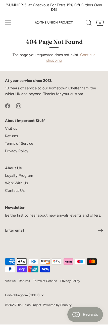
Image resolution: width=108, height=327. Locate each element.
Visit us (11, 128)
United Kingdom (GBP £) (22, 295)
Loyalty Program (19, 175)
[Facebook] (7, 105)
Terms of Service (19, 143)
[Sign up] (100, 230)
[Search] (88, 23)
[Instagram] (18, 105)
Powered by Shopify (57, 305)
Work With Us (16, 183)
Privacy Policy (16, 151)
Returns (11, 136)
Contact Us (15, 190)
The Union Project (28, 305)
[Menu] (8, 22)
